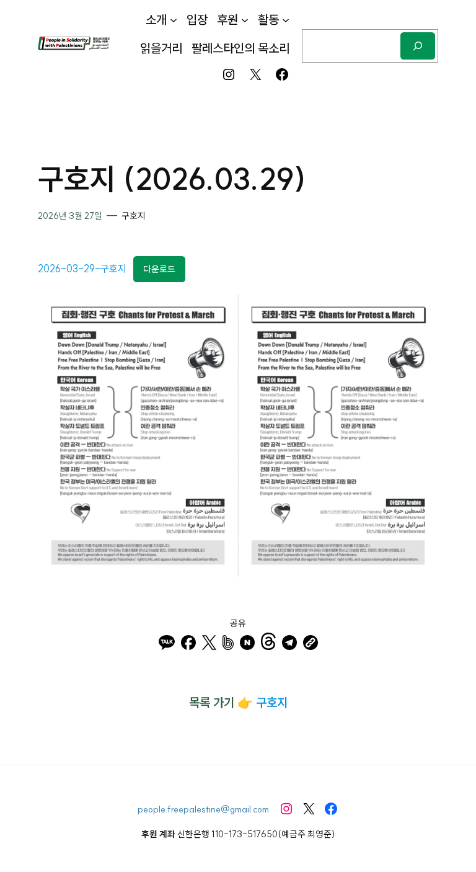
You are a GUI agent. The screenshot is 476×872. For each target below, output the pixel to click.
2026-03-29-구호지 (82, 268)
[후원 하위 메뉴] (245, 20)
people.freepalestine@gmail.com (203, 809)
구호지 (133, 215)
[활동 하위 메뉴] (285, 20)
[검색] (417, 45)
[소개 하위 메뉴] (173, 20)
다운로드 (159, 269)
